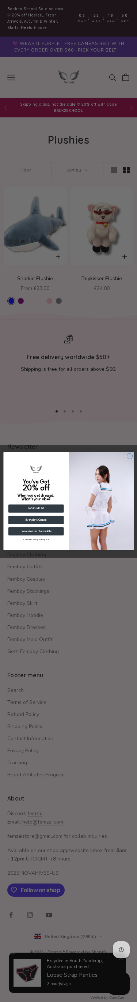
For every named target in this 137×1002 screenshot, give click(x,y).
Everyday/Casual (35, 520)
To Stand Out (35, 508)
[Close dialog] (130, 456)
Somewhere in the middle (35, 531)
